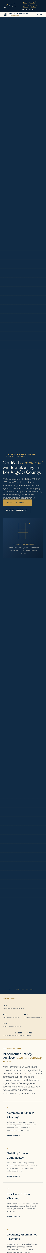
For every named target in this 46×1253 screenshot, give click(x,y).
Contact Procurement (16, 510)
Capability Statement (17, 502)
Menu (39, 14)
